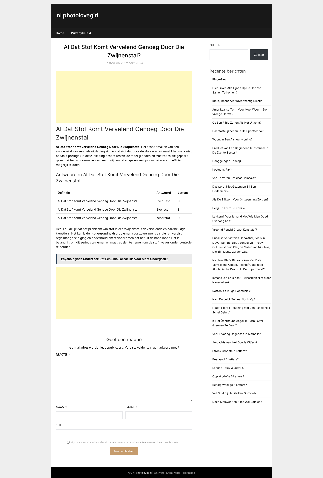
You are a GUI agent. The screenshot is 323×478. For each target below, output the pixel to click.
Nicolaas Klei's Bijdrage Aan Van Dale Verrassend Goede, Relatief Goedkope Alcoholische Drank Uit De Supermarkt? (238, 264)
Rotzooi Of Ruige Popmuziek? (232, 291)
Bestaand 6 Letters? (225, 359)
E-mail (131, 407)
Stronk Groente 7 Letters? (229, 351)
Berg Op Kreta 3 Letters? (228, 208)
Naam (61, 407)
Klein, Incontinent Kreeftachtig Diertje (237, 101)
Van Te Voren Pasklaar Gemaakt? (234, 178)
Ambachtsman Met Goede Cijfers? (234, 342)
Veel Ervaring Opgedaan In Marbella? (236, 334)
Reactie (63, 355)
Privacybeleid (81, 33)
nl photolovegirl (78, 15)
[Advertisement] (124, 97)
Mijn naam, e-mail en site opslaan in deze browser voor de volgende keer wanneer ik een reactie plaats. (125, 442)
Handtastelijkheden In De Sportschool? (238, 131)
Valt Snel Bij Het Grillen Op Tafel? (234, 393)
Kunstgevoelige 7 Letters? (229, 385)
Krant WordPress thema (180, 472)
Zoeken (215, 45)
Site (59, 425)
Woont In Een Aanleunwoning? (232, 139)
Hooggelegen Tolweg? (227, 161)
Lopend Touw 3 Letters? (228, 368)
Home (60, 33)
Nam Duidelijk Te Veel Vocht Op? (234, 299)
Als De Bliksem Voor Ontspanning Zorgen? (240, 199)
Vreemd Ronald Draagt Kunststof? (234, 229)
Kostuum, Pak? (222, 169)
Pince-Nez (219, 79)
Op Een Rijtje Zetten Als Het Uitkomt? (237, 122)
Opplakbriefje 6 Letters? (228, 376)
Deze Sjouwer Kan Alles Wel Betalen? (237, 402)
